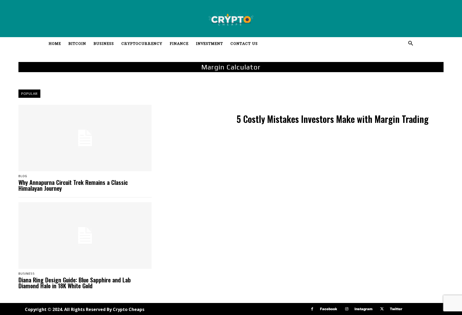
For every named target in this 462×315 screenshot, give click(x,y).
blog (22, 176)
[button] (410, 43)
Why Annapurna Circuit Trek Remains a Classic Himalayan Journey (73, 185)
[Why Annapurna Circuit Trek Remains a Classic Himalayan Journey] (85, 138)
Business (26, 273)
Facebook (328, 309)
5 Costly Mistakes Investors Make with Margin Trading (333, 119)
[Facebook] (312, 309)
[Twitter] (382, 309)
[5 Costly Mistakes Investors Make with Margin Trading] (195, 120)
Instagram (363, 309)
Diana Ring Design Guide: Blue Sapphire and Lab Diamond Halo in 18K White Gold (74, 282)
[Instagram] (346, 309)
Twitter (396, 309)
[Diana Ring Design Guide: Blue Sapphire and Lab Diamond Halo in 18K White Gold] (85, 235)
